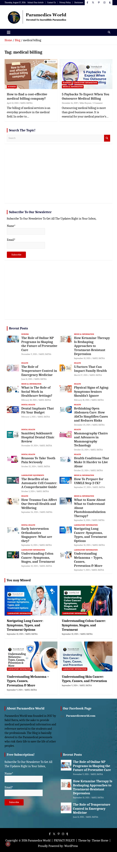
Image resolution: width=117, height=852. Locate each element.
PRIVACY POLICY (64, 840)
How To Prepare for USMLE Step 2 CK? (88, 481)
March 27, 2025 (81, 375)
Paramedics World (39, 840)
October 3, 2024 (28, 491)
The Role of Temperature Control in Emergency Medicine (39, 371)
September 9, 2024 (82, 570)
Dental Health (28, 405)
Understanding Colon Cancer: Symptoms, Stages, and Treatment (38, 558)
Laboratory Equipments (32, 475)
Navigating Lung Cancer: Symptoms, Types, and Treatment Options (90, 535)
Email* (11, 240)
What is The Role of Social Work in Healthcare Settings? (36, 392)
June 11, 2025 (26, 379)
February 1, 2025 (28, 416)
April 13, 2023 (12, 103)
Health (24, 363)
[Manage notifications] (7, 844)
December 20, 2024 (82, 425)
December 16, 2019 (70, 103)
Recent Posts (18, 328)
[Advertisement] (58, 177)
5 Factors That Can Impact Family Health (90, 369)
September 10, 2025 (82, 358)
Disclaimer (78, 2)
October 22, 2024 (81, 449)
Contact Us (51, 2)
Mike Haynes (85, 103)
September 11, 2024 (82, 520)
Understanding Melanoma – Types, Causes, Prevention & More (28, 681)
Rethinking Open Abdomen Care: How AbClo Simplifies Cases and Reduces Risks (91, 414)
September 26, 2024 (29, 512)
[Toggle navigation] (9, 32)
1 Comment (98, 103)
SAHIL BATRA (26, 103)
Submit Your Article (36, 2)
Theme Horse (100, 840)
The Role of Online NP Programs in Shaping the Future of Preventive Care (39, 344)
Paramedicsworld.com (80, 715)
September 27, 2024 (82, 487)
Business (12, 87)
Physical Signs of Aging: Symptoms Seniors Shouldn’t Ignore (91, 392)
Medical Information (73, 87)
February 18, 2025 (29, 400)
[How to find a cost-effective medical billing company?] (31, 74)
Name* (11, 226)
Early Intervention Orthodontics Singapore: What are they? (36, 535)
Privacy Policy (65, 2)
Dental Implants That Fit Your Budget (37, 410)
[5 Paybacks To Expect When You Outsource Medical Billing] (86, 74)
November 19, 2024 (29, 445)
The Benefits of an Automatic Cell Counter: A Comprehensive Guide (39, 483)
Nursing (25, 334)
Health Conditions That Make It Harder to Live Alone (91, 462)
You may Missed (19, 580)
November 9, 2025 (29, 354)
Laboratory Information (85, 83)
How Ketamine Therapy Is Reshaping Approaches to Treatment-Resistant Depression (92, 346)
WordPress (71, 846)
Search (107, 138)
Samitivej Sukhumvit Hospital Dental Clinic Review (37, 437)
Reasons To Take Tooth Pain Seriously (38, 460)
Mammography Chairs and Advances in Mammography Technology (91, 439)
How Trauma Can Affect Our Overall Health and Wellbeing (39, 504)
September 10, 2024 (82, 545)
